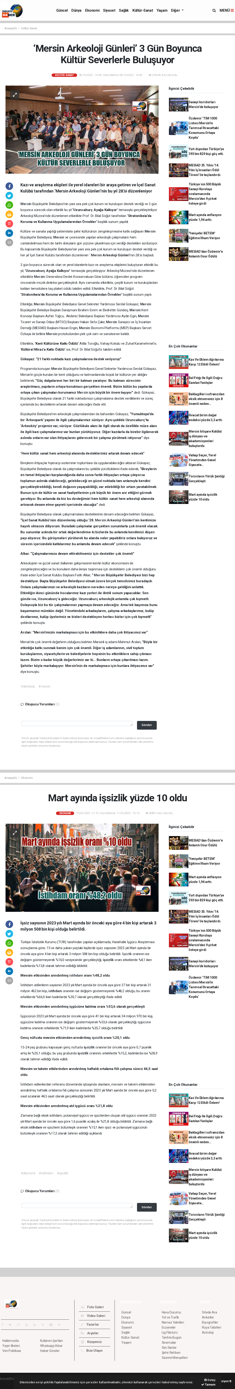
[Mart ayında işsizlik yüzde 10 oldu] (82, 867)
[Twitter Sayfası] (12, 1325)
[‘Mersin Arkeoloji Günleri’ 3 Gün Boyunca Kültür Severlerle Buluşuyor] (82, 129)
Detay (211, 1380)
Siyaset (109, 10)
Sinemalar (169, 1342)
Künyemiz (94, 1342)
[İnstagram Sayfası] (20, 1325)
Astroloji (207, 1332)
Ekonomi (92, 10)
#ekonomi (28, 1173)
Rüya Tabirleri (211, 1327)
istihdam (76, 975)
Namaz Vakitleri (173, 1322)
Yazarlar (92, 1324)
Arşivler (92, 1333)
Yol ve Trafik (170, 1317)
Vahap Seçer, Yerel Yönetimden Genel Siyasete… (202, 460)
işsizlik (109, 960)
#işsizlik (62, 1173)
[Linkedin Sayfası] (36, 1325)
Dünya (76, 10)
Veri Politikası (11, 1351)
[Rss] (45, 1325)
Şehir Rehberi (171, 1352)
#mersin (44, 686)
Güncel (62, 10)
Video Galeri (95, 1316)
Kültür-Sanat (142, 10)
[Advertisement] (198, 304)
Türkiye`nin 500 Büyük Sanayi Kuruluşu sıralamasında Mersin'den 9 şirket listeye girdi (205, 193)
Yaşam (162, 10)
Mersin (26, 204)
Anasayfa (10, 28)
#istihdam (46, 1173)
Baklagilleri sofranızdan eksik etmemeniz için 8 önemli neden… (206, 399)
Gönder (147, 725)
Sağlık (124, 10)
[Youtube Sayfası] (28, 1325)
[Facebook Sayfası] (4, 1325)
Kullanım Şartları (51, 1341)
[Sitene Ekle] (61, 1325)
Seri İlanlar (169, 1347)
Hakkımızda (10, 1341)
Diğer (176, 10)
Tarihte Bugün (172, 1337)
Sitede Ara (209, 1312)
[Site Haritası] (52, 1325)
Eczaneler (169, 1327)
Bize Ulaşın (94, 1350)
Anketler (208, 1317)
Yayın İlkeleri (11, 1346)
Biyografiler (210, 1322)
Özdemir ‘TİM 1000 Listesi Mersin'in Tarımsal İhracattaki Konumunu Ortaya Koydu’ (204, 127)
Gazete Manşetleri (175, 1357)
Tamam (209, 1384)
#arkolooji (28, 686)
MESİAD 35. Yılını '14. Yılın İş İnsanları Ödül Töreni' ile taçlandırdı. (205, 170)
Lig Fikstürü (170, 1332)
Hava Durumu (171, 1312)
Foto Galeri (95, 1307)
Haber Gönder (50, 1351)
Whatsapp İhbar (51, 1346)
